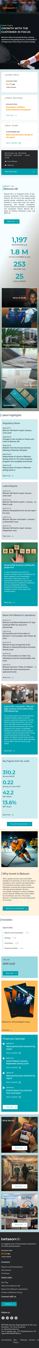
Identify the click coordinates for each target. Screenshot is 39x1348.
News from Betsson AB (10, 1286)
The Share (5, 1273)
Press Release (12, 161)
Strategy (7, 938)
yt (15, 1317)
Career (14, 3)
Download (5, 1030)
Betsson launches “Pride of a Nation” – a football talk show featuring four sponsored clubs (19, 669)
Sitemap (23, 1340)
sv (34, 3)
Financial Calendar (11, 948)
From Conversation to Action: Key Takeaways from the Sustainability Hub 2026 (19, 658)
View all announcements (19, 824)
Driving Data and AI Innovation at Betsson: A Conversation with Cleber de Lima (19, 635)
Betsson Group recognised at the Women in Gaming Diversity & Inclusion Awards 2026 (19, 647)
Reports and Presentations (13, 933)
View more (10, 115)
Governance (8, 943)
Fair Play (4, 1282)
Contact (23, 3)
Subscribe (9, 1107)
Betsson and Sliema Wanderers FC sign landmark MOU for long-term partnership (19, 624)
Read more (11, 221)
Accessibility (6, 1340)
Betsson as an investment (15, 908)
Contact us (8, 1304)
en (30, 3)
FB (2, 1317)
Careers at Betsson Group (11, 1292)
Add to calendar (12, 143)
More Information (11, 171)
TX (11, 1317)
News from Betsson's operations (14, 1289)
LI (6, 1317)
